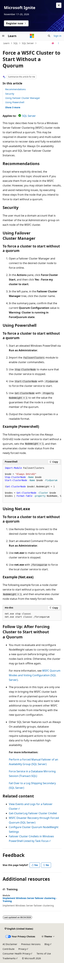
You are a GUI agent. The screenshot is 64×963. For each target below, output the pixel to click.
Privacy (22, 948)
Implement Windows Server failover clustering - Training (30, 900)
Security (9, 93)
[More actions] (58, 43)
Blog (46, 944)
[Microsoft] (32, 36)
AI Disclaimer (10, 944)
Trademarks (9, 958)
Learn (6, 43)
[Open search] (49, 36)
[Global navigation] (3, 36)
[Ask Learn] (53, 43)
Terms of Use (44, 953)
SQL (15, 43)
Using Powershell (14, 102)
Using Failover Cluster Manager (22, 98)
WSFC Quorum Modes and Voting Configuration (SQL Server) (34, 675)
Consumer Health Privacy (16, 953)
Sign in (57, 35)
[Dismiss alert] (58, 5)
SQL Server (28, 43)
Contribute (8, 948)
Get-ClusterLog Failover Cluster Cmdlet (33, 813)
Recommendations (15, 89)
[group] (32, 483)
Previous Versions (31, 944)
